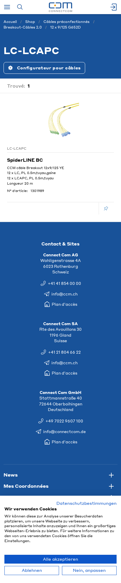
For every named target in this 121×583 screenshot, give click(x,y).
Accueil (10, 21)
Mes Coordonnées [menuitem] (26, 486)
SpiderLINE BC (25, 160)
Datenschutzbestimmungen (86, 503)
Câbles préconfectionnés (66, 21)
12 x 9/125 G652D (65, 27)
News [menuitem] (11, 475)
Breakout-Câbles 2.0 (23, 27)
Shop (30, 21)
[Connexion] (114, 7)
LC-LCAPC (16, 148)
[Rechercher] (20, 7)
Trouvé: (16, 86)
